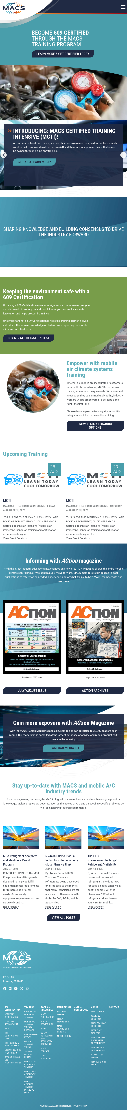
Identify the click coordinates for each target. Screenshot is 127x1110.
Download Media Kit (63, 748)
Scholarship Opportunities (98, 1048)
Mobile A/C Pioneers (96, 1031)
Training (29, 1007)
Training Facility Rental (28, 1054)
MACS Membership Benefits (63, 1029)
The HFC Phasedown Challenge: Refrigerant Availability (102, 860)
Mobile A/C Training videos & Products (29, 1025)
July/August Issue (32, 691)
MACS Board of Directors (98, 1024)
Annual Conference (81, 1008)
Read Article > (11, 906)
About (94, 1007)
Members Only (64, 1036)
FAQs (7, 1028)
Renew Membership (63, 1020)
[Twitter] (22, 988)
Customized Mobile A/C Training (30, 1014)
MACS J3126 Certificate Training (29, 1064)
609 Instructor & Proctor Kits (13, 1051)
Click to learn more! (34, 162)
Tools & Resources (47, 1008)
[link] (63, 68)
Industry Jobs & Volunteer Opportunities (98, 1040)
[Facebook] (5, 988)
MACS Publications (47, 1015)
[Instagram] (27, 988)
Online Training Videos (28, 1044)
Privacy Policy (80, 1106)
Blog (43, 1028)
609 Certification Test (11, 1036)
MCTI (7, 500)
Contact (114, 1007)
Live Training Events (30, 1035)
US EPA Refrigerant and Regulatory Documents (47, 1038)
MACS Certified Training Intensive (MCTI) (29, 1087)
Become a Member (61, 1013)
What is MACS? (98, 1011)
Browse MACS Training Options (95, 425)
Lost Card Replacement (11, 1022)
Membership (64, 1007)
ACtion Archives (95, 691)
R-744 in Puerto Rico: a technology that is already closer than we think (62, 860)
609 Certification (12, 1008)
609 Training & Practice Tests (12, 1044)
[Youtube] (16, 988)
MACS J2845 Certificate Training (29, 1074)
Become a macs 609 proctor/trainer (13, 1060)
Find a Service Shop (47, 1022)
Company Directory (96, 1017)
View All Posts (63, 918)
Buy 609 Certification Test (29, 338)
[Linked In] (10, 988)
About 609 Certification (11, 1015)
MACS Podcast (45, 1049)
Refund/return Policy (98, 1063)
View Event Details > (15, 538)
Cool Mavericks (46, 1057)
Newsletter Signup (97, 1056)
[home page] (17, 967)
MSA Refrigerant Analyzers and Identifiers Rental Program (20, 860)
